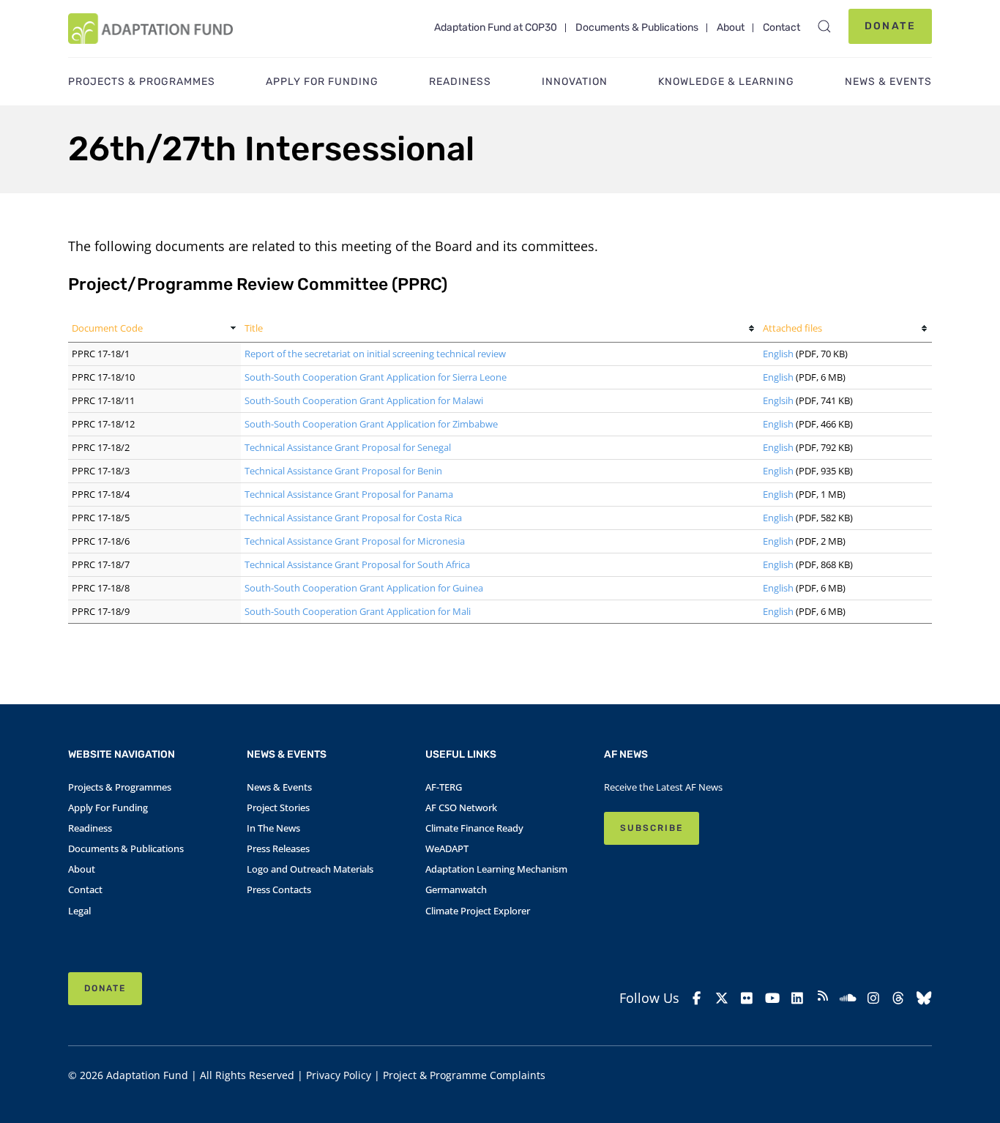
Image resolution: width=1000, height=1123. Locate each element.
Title (254, 328)
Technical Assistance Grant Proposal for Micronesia (355, 541)
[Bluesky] (924, 998)
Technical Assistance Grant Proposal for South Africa (357, 564)
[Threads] (898, 998)
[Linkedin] (797, 998)
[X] (722, 998)
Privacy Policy (338, 1075)
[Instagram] (873, 998)
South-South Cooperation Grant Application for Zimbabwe (371, 423)
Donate (890, 26)
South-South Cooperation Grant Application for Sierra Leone (376, 377)
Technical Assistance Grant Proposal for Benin (343, 470)
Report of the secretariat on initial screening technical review (375, 353)
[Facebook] (696, 998)
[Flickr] (747, 998)
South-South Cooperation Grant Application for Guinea (364, 587)
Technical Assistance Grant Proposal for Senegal (348, 447)
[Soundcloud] (848, 998)
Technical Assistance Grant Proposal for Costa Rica (353, 517)
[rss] (823, 997)
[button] (824, 26)
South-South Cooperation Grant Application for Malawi (364, 400)
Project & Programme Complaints (464, 1075)
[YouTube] (772, 998)
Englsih (778, 400)
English (778, 353)
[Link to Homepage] (150, 28)
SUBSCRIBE (651, 828)
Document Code (107, 328)
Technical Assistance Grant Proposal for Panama (349, 494)
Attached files (792, 328)
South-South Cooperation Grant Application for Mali (358, 611)
